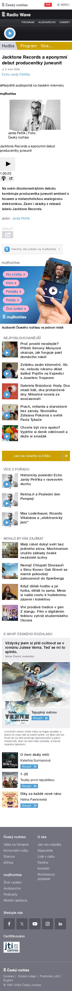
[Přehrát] (7, 164)
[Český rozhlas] (15, 5)
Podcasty (11, 894)
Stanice (9, 856)
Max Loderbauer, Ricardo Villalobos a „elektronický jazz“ (41, 517)
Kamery (65, 22)
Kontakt (43, 868)
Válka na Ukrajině (16, 844)
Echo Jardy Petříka (16, 74)
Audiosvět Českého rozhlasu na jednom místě (32, 327)
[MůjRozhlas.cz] (8, 94)
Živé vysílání (14, 309)
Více (47, 45)
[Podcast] (3, 179)
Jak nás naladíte (49, 844)
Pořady (11, 300)
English (8, 980)
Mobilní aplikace (15, 900)
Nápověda (45, 850)
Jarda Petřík (21, 218)
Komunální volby (16, 850)
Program (28, 22)
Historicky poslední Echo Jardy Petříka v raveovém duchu (41, 479)
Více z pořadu (16, 469)
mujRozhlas (11, 263)
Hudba (8, 45)
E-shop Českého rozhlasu (28, 634)
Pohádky (12, 291)
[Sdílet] (10, 179)
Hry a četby (14, 274)
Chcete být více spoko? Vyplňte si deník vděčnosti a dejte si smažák (43, 431)
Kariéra (43, 862)
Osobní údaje (27, 976)
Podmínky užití (49, 976)
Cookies (8, 976)
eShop (8, 862)
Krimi (9, 283)
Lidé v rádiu (46, 856)
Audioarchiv (47, 22)
